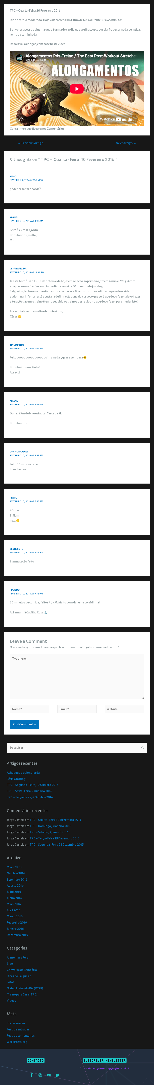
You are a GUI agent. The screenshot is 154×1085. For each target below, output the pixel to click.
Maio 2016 (14, 904)
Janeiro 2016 (15, 929)
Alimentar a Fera (17, 957)
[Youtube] (49, 1075)
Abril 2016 (13, 910)
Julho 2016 (14, 892)
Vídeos (11, 1000)
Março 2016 (15, 916)
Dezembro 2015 (17, 935)
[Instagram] (40, 1075)
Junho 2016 (14, 898)
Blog (10, 964)
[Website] (124, 710)
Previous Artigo (30, 143)
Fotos (10, 982)
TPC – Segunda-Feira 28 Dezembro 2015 (57, 844)
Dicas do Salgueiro (19, 976)
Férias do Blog (16, 779)
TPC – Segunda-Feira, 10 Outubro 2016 (32, 785)
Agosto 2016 (15, 885)
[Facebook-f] (31, 1075)
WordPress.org (17, 1042)
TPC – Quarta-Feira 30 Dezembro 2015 (55, 820)
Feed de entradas (18, 1029)
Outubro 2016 (16, 873)
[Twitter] (57, 1075)
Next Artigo (126, 143)
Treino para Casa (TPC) (22, 994)
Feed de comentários (21, 1035)
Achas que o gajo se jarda (23, 772)
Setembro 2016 (17, 879)
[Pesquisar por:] (77, 748)
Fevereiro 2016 (17, 922)
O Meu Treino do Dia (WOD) (25, 988)
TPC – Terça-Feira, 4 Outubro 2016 (30, 797)
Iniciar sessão (16, 1023)
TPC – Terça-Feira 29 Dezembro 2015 (55, 838)
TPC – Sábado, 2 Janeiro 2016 (49, 832)
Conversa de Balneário (22, 970)
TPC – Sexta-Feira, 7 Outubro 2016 (29, 791)
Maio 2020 (14, 867)
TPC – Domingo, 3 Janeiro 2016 (50, 826)
